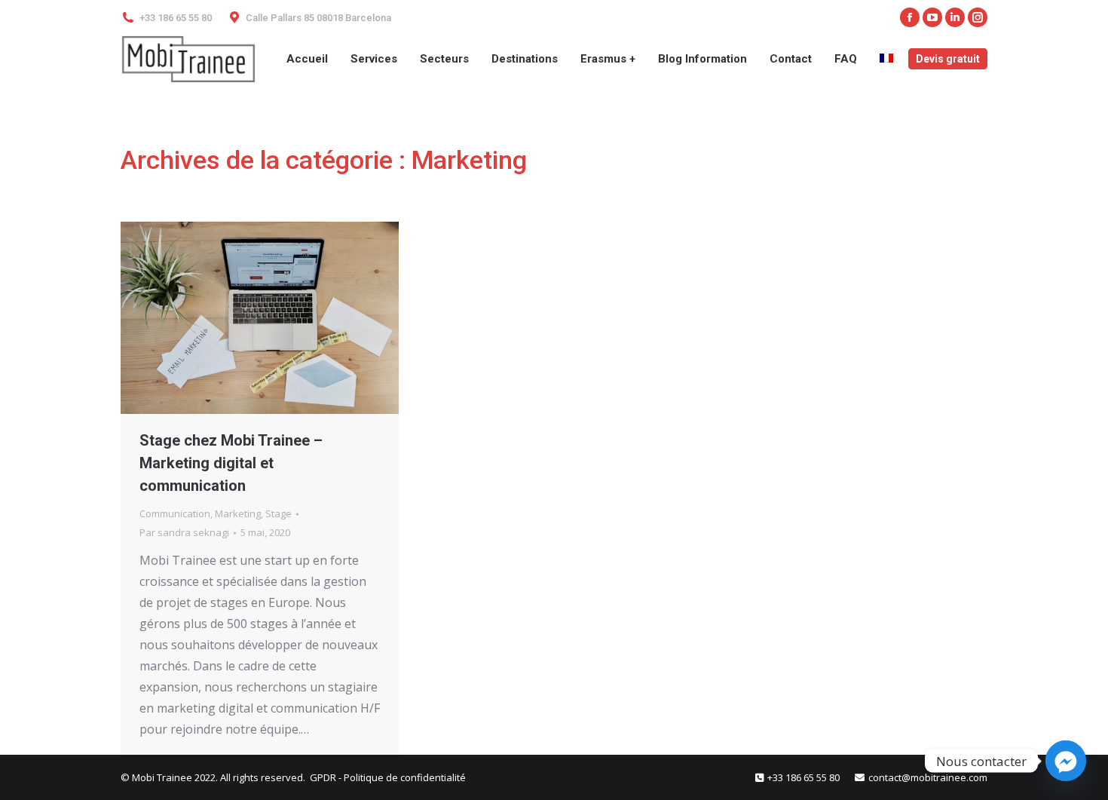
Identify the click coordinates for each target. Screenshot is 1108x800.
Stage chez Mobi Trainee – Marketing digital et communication (231, 463)
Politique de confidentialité (405, 777)
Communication (174, 513)
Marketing (238, 513)
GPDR (324, 777)
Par (184, 532)
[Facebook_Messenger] (1065, 760)
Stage (278, 513)
